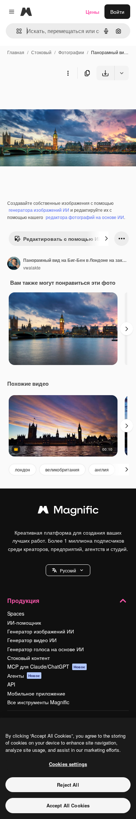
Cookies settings (68, 764)
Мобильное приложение (36, 693)
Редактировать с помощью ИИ (62, 238)
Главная (15, 52)
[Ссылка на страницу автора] (13, 264)
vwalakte (32, 267)
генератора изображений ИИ (39, 210)
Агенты (23, 675)
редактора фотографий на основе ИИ (85, 217)
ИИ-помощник (24, 622)
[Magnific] (68, 511)
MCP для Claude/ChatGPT (46, 666)
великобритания (62, 469)
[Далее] (106, 238)
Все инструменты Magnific (38, 702)
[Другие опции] (68, 73)
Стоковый (41, 52)
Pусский (68, 570)
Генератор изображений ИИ (40, 631)
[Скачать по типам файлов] (121, 73)
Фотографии (71, 52)
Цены (92, 11)
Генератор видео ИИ (32, 640)
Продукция (23, 600)
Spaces (15, 613)
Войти (117, 11)
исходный (48, 97)
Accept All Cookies (68, 805)
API (11, 684)
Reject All (68, 784)
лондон (22, 469)
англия (102, 469)
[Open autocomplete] (16, 31)
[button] (68, 570)
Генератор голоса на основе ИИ (45, 649)
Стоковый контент (28, 657)
